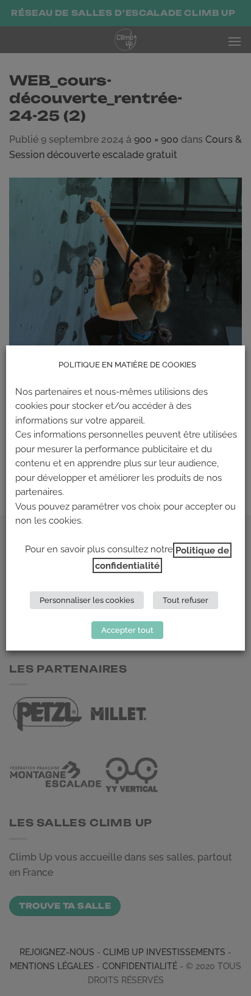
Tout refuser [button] (185, 600)
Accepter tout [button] (127, 630)
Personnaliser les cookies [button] (87, 600)
